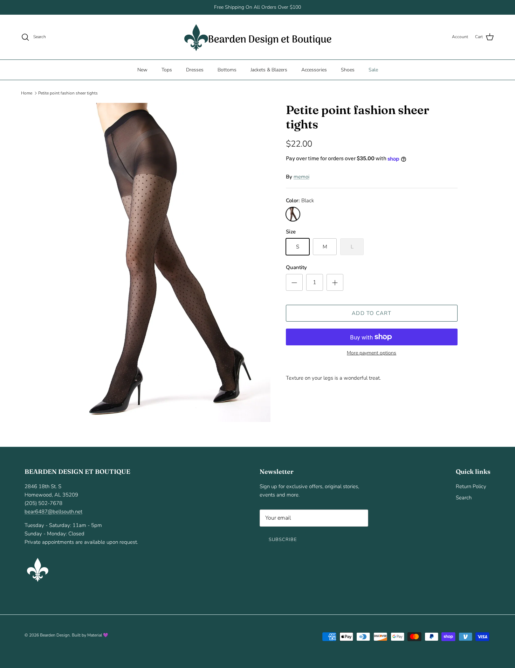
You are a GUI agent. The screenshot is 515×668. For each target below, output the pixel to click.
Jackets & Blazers (268, 69)
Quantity (296, 267)
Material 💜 (97, 635)
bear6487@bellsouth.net (53, 511)
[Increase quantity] (335, 282)
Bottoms (227, 69)
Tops (167, 69)
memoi (301, 176)
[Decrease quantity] (294, 282)
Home (26, 93)
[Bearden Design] (257, 37)
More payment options (371, 353)
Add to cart (371, 313)
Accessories (314, 69)
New (142, 69)
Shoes (348, 69)
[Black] (293, 214)
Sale (373, 69)
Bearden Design (55, 635)
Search (464, 497)
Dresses (195, 69)
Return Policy (471, 486)
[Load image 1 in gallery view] (163, 262)
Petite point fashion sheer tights (68, 93)
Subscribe (283, 539)
